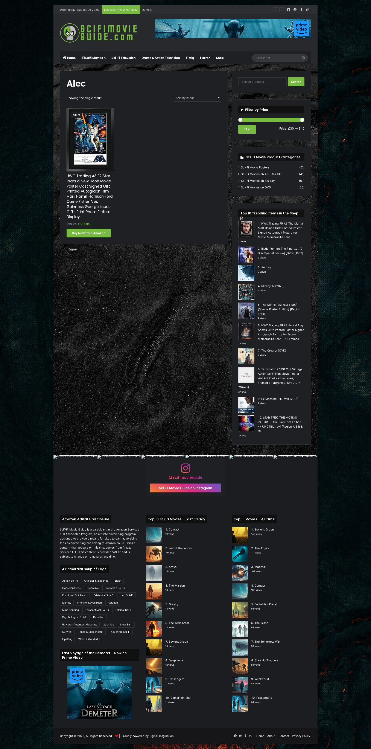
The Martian (177, 585)
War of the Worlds (181, 548)
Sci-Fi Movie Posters (255, 167)
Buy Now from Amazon (88, 233)
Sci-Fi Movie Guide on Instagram (185, 488)
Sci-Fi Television (123, 58)
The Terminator (179, 623)
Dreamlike (93, 588)
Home (71, 58)
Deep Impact (177, 660)
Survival (67, 631)
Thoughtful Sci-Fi (119, 631)
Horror (205, 58)
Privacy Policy (301, 736)
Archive (266, 267)
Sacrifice (108, 624)
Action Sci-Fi (70, 580)
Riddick (147, 9)
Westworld (262, 679)
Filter (247, 129)
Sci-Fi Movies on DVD (256, 187)
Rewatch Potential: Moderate (79, 624)
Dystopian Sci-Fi (115, 588)
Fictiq (190, 58)
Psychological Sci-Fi (74, 617)
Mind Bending (70, 609)
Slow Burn (126, 624)
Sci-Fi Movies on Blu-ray (258, 180)
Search (296, 82)
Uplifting (67, 639)
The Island (261, 623)
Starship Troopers (266, 660)
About (271, 736)
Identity (66, 602)
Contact (174, 529)
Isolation (113, 602)
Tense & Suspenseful (90, 631)
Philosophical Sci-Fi (97, 609)
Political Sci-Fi (123, 609)
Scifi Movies (94, 58)
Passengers (176, 679)
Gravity (173, 604)
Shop (220, 58)
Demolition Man (180, 697)
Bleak (117, 580)
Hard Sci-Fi (126, 595)
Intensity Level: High (89, 602)
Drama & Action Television (161, 58)
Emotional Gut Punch (74, 595)
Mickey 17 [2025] (272, 286)
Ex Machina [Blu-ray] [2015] (279, 398)
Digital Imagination (161, 736)
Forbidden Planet (266, 604)
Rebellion (98, 617)
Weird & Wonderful (89, 639)
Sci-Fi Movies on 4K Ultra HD (261, 174)
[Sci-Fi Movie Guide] (99, 33)
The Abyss (262, 548)
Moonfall (260, 567)
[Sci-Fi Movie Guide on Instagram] (185, 470)
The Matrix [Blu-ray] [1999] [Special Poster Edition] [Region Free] (279, 309)
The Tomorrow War (267, 641)
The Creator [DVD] (273, 350)
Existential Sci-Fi (103, 595)
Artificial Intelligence (96, 580)
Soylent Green (178, 641)
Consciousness (71, 588)
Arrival (173, 567)
